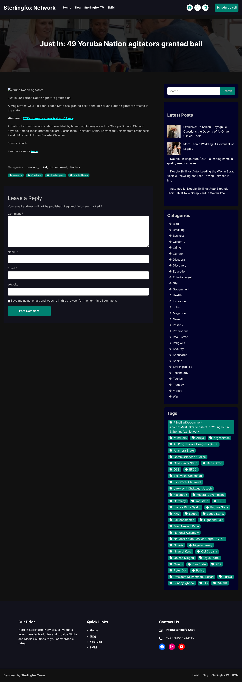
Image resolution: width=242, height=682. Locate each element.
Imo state (202, 501)
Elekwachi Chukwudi (187, 482)
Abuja (200, 438)
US (206, 583)
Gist (44, 167)
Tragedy (178, 384)
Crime (177, 247)
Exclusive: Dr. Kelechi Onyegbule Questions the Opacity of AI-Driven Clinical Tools (206, 131)
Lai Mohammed (184, 520)
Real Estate (180, 337)
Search (227, 91)
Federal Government (210, 494)
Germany (180, 501)
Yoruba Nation (81, 175)
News (176, 319)
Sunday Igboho (184, 583)
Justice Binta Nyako (187, 507)
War (175, 396)
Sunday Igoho (57, 175)
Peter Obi (180, 570)
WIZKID (222, 583)
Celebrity (179, 241)
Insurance (179, 301)
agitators (17, 175)
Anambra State (184, 450)
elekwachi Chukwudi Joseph (193, 488)
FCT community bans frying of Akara (48, 118)
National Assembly (186, 532)
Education (179, 271)
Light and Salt (213, 520)
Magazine (179, 313)
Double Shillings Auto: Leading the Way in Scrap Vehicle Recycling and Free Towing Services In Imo (201, 176)
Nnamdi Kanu (183, 551)
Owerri (178, 564)
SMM (93, 647)
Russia (227, 577)
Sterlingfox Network (29, 7)
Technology (180, 373)
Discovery (179, 265)
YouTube (96, 642)
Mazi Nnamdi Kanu (186, 526)
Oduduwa (36, 175)
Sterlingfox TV (182, 366)
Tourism (178, 378)
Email (12, 268)
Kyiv (176, 513)
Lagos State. (215, 513)
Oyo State (199, 564)
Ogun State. (211, 558)
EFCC (193, 469)
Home (94, 630)
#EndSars (180, 438)
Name (13, 252)
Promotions (180, 331)
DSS (176, 469)
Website (13, 284)
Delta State (214, 463)
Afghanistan (222, 438)
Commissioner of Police (190, 457)
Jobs (176, 307)
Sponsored (180, 355)
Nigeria (178, 545)
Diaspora (179, 259)
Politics (75, 167)
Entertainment (182, 277)
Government (58, 167)
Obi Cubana (209, 551)
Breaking (32, 167)
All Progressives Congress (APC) (196, 444)
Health (177, 295)
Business (178, 235)
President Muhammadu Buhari (194, 577)
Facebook (180, 494)
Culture (178, 253)
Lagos (193, 513)
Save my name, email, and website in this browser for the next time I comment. (64, 300)
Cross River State (185, 463)
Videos (177, 390)
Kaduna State (219, 507)
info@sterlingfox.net (180, 629)
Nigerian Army (202, 545)
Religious (179, 343)
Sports (177, 361)
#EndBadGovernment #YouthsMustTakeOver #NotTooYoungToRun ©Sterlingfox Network (199, 427)
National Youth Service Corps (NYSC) (199, 539)
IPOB (221, 501)
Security (178, 349)
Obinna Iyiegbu (184, 558)
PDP (218, 564)
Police (200, 570)
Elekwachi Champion (188, 475)
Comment (15, 213)
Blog (176, 224)
